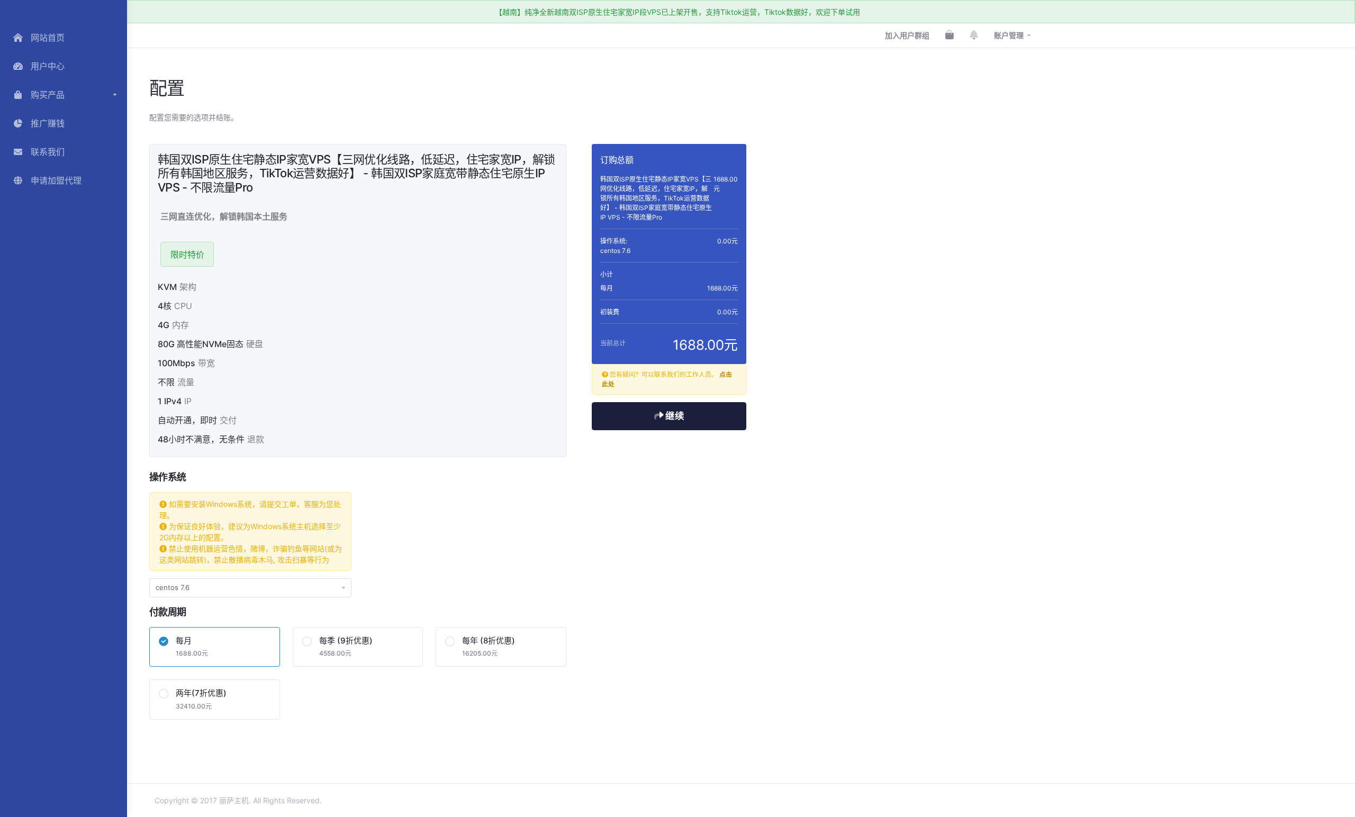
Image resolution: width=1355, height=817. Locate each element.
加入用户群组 (907, 35)
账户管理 (1009, 35)
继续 (673, 415)
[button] (63, 94)
